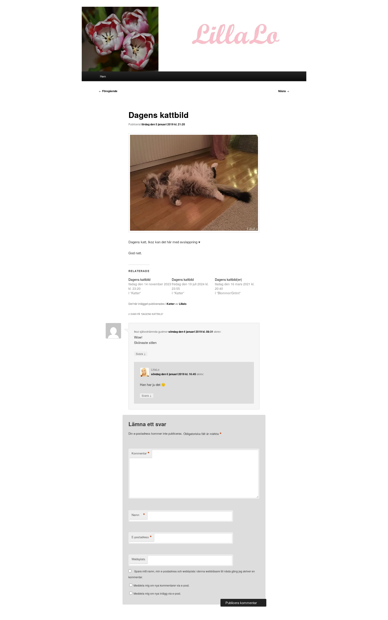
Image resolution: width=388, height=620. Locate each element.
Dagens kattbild (139, 279)
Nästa (283, 91)
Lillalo (182, 304)
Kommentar (141, 453)
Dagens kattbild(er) (228, 279)
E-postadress (142, 537)
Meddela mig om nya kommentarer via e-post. (161, 585)
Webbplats (138, 559)
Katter (171, 304)
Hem (103, 76)
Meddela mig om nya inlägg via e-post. (157, 593)
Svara (141, 354)
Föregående (108, 91)
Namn (138, 514)
